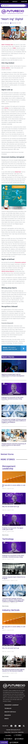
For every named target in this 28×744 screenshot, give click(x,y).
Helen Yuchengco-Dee (7, 44)
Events (6, 718)
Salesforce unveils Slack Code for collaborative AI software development (12, 375)
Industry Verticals (10, 610)
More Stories (5, 535)
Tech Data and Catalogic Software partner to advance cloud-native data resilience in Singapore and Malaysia (13, 420)
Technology (8, 539)
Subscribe (4, 742)
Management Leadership (9, 467)
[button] (25, 6)
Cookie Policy (21, 732)
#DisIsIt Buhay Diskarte (7, 271)
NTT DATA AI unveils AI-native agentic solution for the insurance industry (13, 670)
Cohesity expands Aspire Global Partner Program (13, 577)
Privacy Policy (7, 732)
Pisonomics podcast (20, 262)
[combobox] (13, 5)
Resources (7, 715)
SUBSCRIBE (24, 1)
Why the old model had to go (10, 506)
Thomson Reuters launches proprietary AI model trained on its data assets (13, 444)
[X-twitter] (24, 726)
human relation (5, 68)
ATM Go (6, 108)
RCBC (14, 48)
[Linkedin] (15, 726)
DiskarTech (18, 172)
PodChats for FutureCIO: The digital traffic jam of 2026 (12, 528)
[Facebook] (11, 726)
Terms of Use (14, 732)
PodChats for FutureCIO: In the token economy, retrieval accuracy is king (12, 398)
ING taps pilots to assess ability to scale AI (13, 485)
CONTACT (14, 1)
